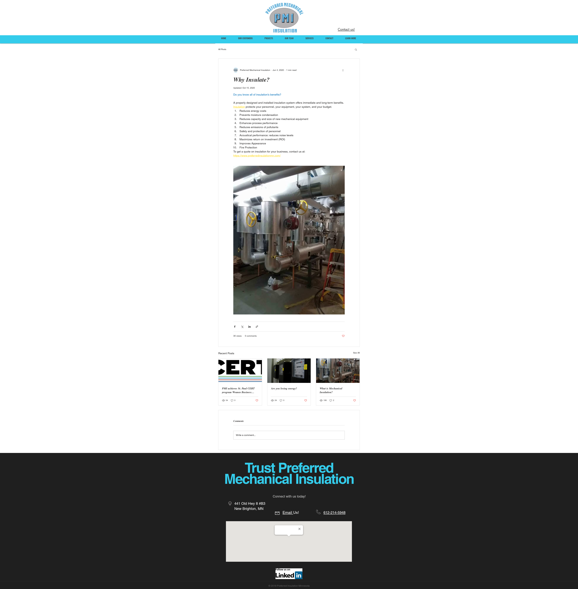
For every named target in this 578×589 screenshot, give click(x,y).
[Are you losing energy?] (289, 370)
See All (356, 353)
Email (288, 512)
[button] (355, 49)
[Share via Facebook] (234, 326)
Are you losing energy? (284, 388)
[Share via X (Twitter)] (242, 326)
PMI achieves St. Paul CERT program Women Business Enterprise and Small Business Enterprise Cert (239, 390)
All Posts (222, 49)
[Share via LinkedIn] (249, 326)
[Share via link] (256, 326)
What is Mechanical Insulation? (331, 390)
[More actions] (343, 70)
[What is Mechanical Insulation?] (338, 370)
